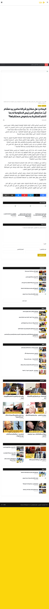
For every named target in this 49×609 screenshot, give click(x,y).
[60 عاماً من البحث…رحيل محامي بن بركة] (42, 360)
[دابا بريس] (39, 2)
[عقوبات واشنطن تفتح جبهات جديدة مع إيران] (42, 295)
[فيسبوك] (43, 195)
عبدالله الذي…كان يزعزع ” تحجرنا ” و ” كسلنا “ (30, 370)
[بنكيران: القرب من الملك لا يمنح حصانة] (42, 273)
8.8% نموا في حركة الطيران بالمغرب (31, 276)
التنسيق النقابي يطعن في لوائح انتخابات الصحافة (29, 288)
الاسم (44, 244)
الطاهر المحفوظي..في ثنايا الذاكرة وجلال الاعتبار (29, 347)
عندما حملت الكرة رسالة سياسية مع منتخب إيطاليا (29, 364)
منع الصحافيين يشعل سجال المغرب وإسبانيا (30, 489)
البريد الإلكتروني (42, 249)
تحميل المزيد (24, 301)
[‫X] (37, 195)
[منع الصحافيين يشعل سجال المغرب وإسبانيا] (42, 491)
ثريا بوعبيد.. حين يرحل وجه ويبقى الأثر (31, 353)
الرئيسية (43, 101)
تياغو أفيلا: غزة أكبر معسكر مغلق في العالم (30, 311)
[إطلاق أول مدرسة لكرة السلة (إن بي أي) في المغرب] (9, 209)
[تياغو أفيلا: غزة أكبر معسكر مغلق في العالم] (42, 313)
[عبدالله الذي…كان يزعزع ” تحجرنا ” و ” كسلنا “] (42, 372)
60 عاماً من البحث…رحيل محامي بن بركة (31, 359)
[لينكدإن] (31, 195)
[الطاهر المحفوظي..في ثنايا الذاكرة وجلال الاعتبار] (42, 349)
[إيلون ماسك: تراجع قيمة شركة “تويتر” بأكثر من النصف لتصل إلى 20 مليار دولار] (39, 209)
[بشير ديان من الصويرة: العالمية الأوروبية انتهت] (13, 389)
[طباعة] (6, 195)
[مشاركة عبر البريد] (12, 195)
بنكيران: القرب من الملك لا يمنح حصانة (31, 271)
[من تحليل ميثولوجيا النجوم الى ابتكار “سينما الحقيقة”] (13, 408)
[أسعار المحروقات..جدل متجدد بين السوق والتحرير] (42, 324)
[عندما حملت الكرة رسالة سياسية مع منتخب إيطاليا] (42, 366)
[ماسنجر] (18, 195)
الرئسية (40, 101)
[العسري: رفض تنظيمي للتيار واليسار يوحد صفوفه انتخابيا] (42, 330)
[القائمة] (1, 3)
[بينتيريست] (25, 195)
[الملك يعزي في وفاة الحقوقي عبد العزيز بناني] (42, 284)
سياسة (39, 106)
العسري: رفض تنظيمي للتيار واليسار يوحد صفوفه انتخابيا (28, 328)
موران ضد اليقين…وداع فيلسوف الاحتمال (36, 415)
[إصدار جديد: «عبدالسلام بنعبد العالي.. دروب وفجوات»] (13, 427)
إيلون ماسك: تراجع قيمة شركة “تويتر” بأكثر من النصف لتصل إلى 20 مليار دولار (39, 215)
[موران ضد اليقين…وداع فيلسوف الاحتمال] (35, 408)
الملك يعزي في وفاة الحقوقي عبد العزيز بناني (35, 65)
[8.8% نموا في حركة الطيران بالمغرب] (42, 278)
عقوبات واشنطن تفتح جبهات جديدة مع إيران (30, 294)
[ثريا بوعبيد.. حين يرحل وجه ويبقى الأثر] (42, 355)
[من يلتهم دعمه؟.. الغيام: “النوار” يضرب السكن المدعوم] (42, 319)
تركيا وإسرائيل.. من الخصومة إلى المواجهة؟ (30, 483)
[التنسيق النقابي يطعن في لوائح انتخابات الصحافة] (42, 290)
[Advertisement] (24, 34)
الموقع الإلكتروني (20, 249)
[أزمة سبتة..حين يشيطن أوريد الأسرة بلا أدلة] (35, 389)
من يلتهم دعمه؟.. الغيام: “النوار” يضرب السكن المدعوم (28, 317)
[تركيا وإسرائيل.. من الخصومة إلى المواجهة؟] (42, 485)
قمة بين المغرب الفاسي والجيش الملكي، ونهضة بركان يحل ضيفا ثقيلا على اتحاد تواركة (24, 215)
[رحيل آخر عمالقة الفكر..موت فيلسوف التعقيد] (35, 427)
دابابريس (39, 505)
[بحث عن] (47, 3)
